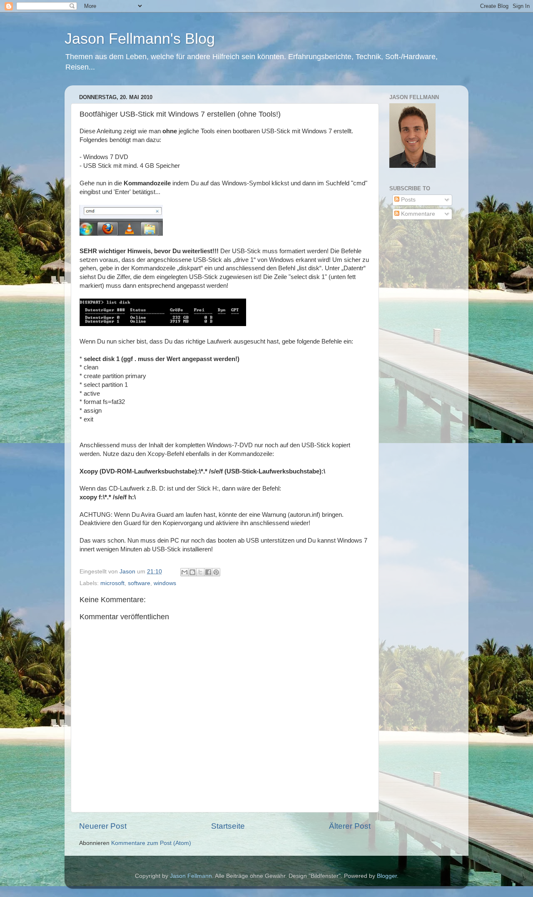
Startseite (228, 826)
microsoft (112, 583)
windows (165, 583)
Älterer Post (350, 826)
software (139, 583)
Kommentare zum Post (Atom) (151, 843)
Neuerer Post (103, 826)
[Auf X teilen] (200, 572)
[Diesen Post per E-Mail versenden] (184, 572)
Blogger (387, 876)
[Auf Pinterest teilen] (216, 572)
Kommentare (417, 214)
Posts (407, 200)
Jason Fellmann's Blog (140, 38)
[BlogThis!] (192, 572)
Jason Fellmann (191, 876)
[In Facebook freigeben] (208, 572)
